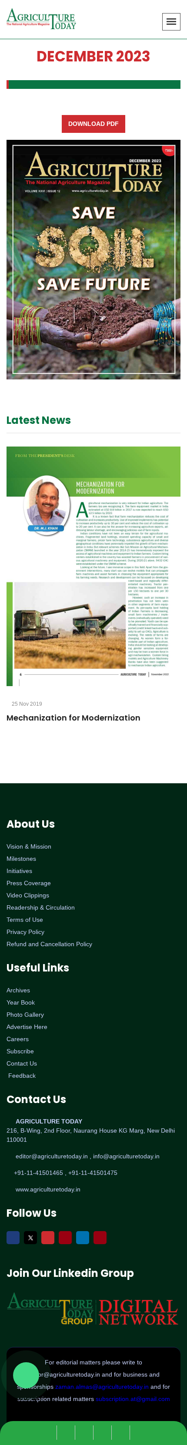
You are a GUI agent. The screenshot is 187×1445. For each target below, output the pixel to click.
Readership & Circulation (41, 907)
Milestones (21, 858)
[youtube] (105, 1432)
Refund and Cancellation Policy (49, 944)
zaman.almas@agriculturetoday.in (102, 1386)
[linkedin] (123, 1432)
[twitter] (68, 1432)
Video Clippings (28, 895)
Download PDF (93, 123)
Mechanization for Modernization (73, 717)
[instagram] (87, 1432)
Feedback (22, 1075)
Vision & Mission (29, 846)
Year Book (21, 1002)
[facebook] (50, 1432)
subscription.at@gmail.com (133, 1398)
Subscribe (20, 1051)
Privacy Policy (25, 931)
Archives (18, 990)
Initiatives (19, 870)
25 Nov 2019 (26, 704)
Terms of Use (25, 919)
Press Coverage (29, 883)
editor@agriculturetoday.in (65, 1374)
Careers (18, 1039)
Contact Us (22, 1063)
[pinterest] (139, 1432)
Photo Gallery (25, 1014)
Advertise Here (27, 1026)
